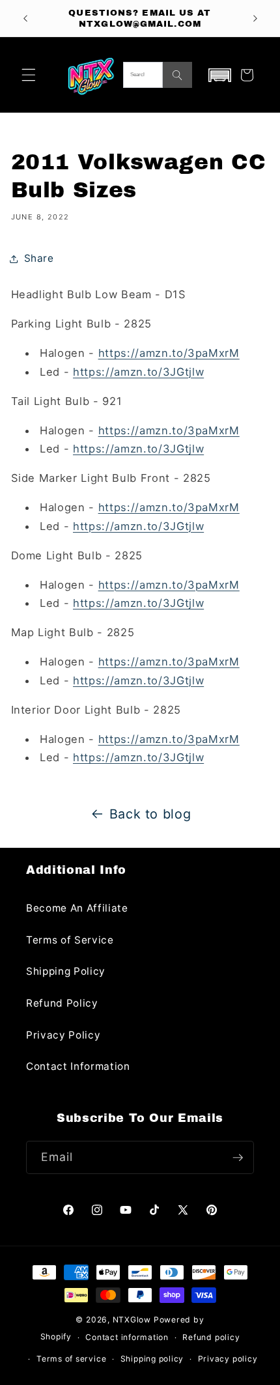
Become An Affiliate (77, 908)
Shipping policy (152, 1359)
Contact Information (78, 1066)
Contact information (127, 1337)
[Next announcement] (255, 18)
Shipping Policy (65, 971)
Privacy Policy (63, 1035)
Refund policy (211, 1337)
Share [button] (39, 258)
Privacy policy (228, 1359)
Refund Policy (62, 1003)
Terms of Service (70, 940)
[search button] (177, 75)
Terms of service (71, 1359)
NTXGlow (132, 1319)
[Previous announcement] (25, 18)
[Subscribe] (237, 1158)
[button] (28, 75)
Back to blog (150, 814)
